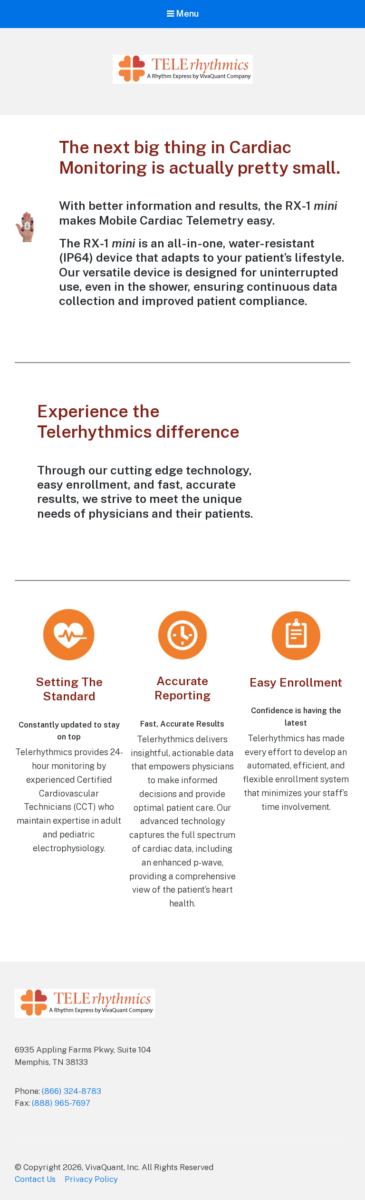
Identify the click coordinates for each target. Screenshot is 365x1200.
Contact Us (35, 1179)
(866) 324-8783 (71, 1091)
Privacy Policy (91, 1179)
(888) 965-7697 (61, 1103)
